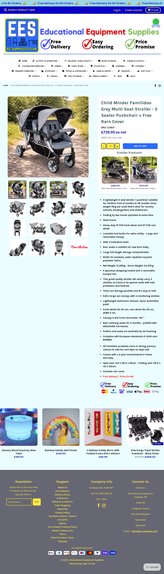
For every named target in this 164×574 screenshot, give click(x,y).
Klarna (62, 523)
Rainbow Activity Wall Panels (61, 450)
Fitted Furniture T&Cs (62, 537)
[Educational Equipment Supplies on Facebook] (155, 85)
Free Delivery (62, 491)
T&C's (62, 534)
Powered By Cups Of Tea (82, 563)
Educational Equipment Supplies (87, 560)
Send (36, 502)
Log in (117, 10)
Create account (133, 10)
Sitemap (62, 541)
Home (5, 85)
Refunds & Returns (62, 501)
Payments (62, 509)
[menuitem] (23, 61)
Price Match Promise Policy (62, 527)
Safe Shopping (62, 505)
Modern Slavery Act (62, 530)
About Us (62, 487)
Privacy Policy (62, 512)
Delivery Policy (62, 494)
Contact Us (62, 498)
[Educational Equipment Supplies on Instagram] (159, 85)
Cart (154, 10)
